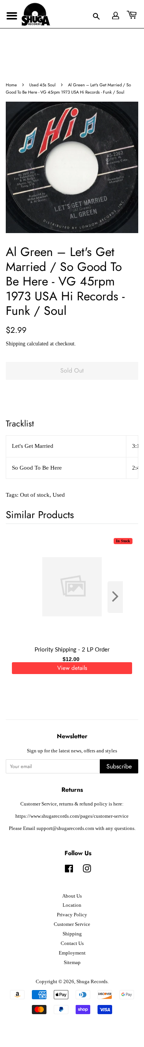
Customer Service (72, 924)
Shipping (15, 344)
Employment (72, 953)
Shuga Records (92, 981)
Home (11, 85)
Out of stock (35, 495)
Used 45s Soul (42, 85)
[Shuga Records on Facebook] (69, 870)
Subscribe (119, 766)
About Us (72, 896)
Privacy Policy (72, 914)
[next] (119, 597)
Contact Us (72, 943)
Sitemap (72, 962)
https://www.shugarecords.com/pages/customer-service (72, 816)
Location (72, 905)
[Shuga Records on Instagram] (87, 870)
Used (59, 495)
